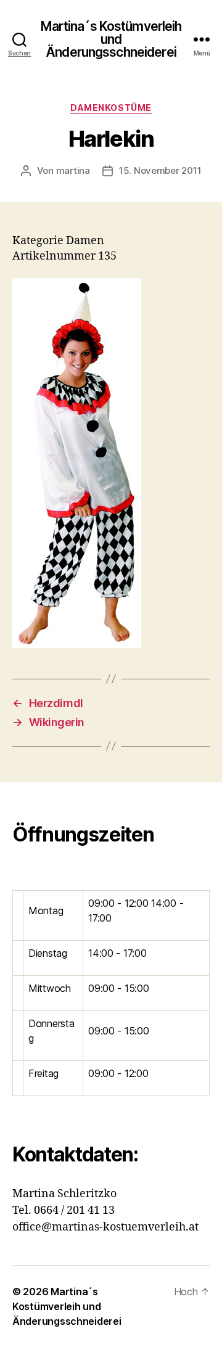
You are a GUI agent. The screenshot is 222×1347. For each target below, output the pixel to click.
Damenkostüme (110, 107)
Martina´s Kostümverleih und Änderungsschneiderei (111, 39)
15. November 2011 (160, 170)
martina (73, 170)
